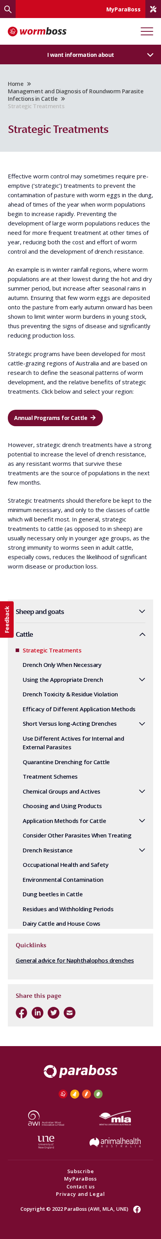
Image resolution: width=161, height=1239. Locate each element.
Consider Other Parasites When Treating (77, 835)
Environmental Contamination (63, 879)
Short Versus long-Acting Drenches (70, 723)
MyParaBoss (80, 1178)
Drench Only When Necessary (62, 665)
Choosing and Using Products (62, 806)
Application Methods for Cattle (64, 821)
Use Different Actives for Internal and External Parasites (73, 742)
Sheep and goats (40, 611)
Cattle (24, 634)
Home (15, 83)
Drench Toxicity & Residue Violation (71, 694)
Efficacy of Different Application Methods (79, 709)
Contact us (80, 1186)
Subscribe (80, 1171)
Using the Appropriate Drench (63, 679)
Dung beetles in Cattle (52, 894)
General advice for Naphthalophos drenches (75, 960)
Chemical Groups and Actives (61, 791)
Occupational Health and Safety (65, 864)
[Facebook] (21, 1013)
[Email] (69, 1013)
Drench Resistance (48, 850)
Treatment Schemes (50, 776)
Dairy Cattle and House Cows (61, 923)
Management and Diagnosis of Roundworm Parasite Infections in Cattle (75, 94)
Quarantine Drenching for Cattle (66, 762)
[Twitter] (53, 1013)
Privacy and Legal (80, 1193)
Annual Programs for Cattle (50, 417)
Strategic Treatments (52, 650)
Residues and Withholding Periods (68, 909)
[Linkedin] (37, 1013)
